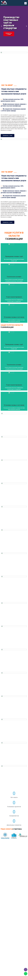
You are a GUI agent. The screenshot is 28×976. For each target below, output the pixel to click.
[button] (25, 3)
